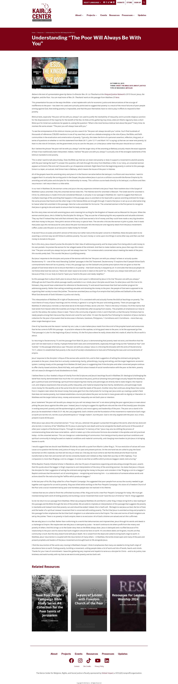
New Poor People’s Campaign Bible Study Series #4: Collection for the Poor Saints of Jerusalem (50, 605)
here (117, 97)
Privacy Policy (99, 666)
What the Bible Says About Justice (131, 85)
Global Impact (107, 673)
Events (103, 15)
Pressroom (127, 15)
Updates (142, 15)
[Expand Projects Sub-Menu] (96, 15)
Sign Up (137, 2)
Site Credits (87, 666)
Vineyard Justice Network (114, 94)
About (78, 15)
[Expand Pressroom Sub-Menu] (133, 15)
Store (129, 2)
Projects (91, 15)
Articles (129, 88)
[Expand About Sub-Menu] (82, 15)
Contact (76, 666)
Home (33, 32)
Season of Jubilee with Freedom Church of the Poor (89, 599)
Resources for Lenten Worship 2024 (128, 597)
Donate (120, 2)
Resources (114, 15)
